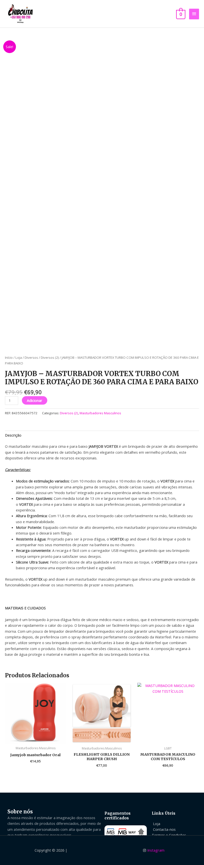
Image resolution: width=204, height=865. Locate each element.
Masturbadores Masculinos (100, 413)
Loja (18, 357)
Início (9, 357)
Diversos (31, 357)
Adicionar (34, 400)
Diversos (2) (50, 357)
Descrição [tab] (13, 435)
